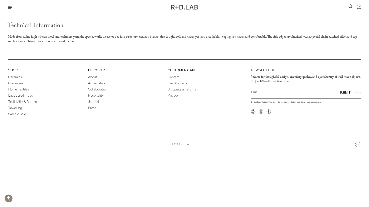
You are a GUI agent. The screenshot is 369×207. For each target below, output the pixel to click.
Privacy (173, 96)
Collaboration (97, 90)
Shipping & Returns (182, 90)
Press (92, 108)
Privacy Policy (290, 102)
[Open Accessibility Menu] (8, 198)
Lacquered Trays (20, 96)
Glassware (15, 84)
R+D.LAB (185, 144)
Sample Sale (17, 115)
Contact (174, 78)
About (92, 78)
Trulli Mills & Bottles (22, 102)
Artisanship (96, 84)
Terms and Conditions (310, 102)
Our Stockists (177, 84)
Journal (93, 102)
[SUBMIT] (357, 93)
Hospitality (96, 96)
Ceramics (15, 78)
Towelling (15, 108)
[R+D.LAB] (184, 7)
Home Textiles (18, 90)
